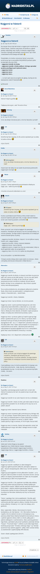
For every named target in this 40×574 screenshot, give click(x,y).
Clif (6, 127)
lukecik (7, 195)
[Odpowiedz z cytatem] (34, 37)
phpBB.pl (29, 569)
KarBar (3, 148)
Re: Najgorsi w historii (7, 94)
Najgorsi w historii (10, 23)
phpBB (16, 562)
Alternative (4, 265)
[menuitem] (6, 14)
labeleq (7, 434)
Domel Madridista (10, 89)
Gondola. (8, 35)
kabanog (9, 110)
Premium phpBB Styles (25, 565)
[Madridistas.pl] (20, 6)
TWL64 (6, 174)
